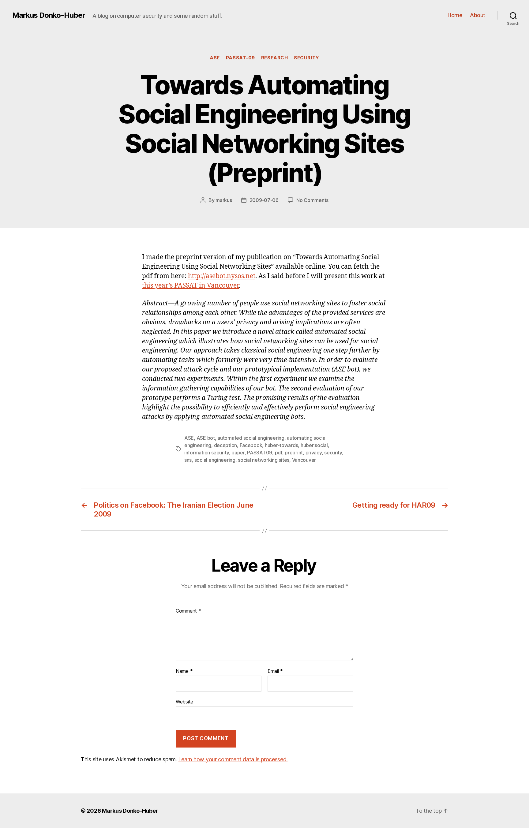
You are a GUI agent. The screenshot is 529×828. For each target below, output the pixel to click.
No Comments (312, 200)
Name (184, 671)
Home (455, 15)
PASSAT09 (259, 452)
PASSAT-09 (240, 58)
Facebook (251, 445)
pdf (278, 452)
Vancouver (304, 460)
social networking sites (263, 460)
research (274, 58)
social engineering (214, 460)
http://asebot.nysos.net (221, 276)
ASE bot (206, 438)
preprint (294, 452)
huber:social (314, 445)
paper (238, 452)
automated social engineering (250, 438)
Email (275, 671)
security (306, 58)
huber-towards (281, 445)
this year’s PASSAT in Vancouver (190, 286)
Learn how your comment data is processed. (232, 759)
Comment (188, 611)
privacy (314, 452)
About (477, 15)
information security (206, 452)
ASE (215, 58)
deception (225, 445)
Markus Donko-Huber (48, 15)
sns (188, 460)
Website (184, 701)
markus (224, 200)
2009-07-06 (264, 200)
